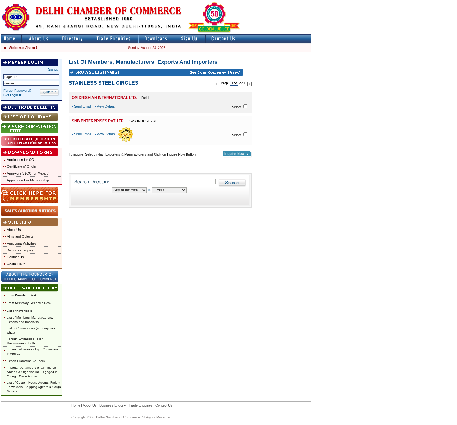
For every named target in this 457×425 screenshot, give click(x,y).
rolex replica (301, 2)
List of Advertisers (19, 310)
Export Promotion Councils (26, 360)
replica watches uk (184, 2)
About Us (14, 229)
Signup (53, 69)
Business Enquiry (20, 250)
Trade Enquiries (141, 405)
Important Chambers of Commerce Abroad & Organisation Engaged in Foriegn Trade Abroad (32, 372)
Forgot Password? (17, 90)
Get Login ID (12, 95)
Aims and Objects (20, 236)
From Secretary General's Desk (29, 303)
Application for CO (20, 159)
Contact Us (15, 257)
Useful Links (16, 264)
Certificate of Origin (21, 166)
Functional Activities (21, 243)
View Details (106, 106)
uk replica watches (29, 2)
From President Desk (22, 295)
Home (75, 405)
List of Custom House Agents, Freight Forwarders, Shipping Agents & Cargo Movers (34, 387)
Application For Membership (28, 180)
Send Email (82, 106)
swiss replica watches (431, 2)
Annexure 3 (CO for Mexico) (28, 173)
